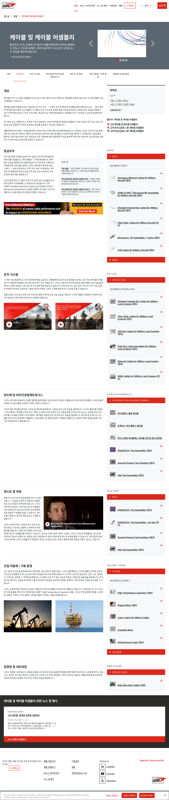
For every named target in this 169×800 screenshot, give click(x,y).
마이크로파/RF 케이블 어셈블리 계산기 (75, 189)
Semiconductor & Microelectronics (130, 400)
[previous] (91, 43)
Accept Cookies (147, 795)
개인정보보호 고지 (79, 773)
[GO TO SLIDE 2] (120, 60)
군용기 (114, 156)
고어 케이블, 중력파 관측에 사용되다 (24, 715)
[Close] (165, 795)
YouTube (110, 773)
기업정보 (75, 761)
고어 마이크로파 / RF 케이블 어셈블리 (127, 127)
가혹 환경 (116, 571)
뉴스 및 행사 (49, 779)
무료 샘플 (64, 168)
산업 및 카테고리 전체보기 (21, 56)
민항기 (114, 259)
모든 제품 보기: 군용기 (118, 165)
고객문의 (130, 5)
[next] (153, 43)
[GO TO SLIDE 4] (126, 60)
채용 (73, 767)
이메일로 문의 (115, 110)
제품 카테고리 (50, 761)
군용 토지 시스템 (118, 280)
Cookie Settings (112, 795)
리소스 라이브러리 (51, 773)
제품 (76, 5)
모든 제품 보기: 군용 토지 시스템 (122, 289)
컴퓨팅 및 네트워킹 (119, 672)
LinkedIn (110, 766)
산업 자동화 (116, 652)
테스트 (114, 497)
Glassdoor (111, 780)
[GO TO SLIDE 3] (123, 60)
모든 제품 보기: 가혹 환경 (119, 580)
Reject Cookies (129, 795)
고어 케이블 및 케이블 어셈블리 (124, 124)
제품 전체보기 (50, 767)
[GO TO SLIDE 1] (117, 60)
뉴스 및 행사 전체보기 (17, 739)
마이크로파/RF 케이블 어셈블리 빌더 (74, 179)
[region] (84, 795)
